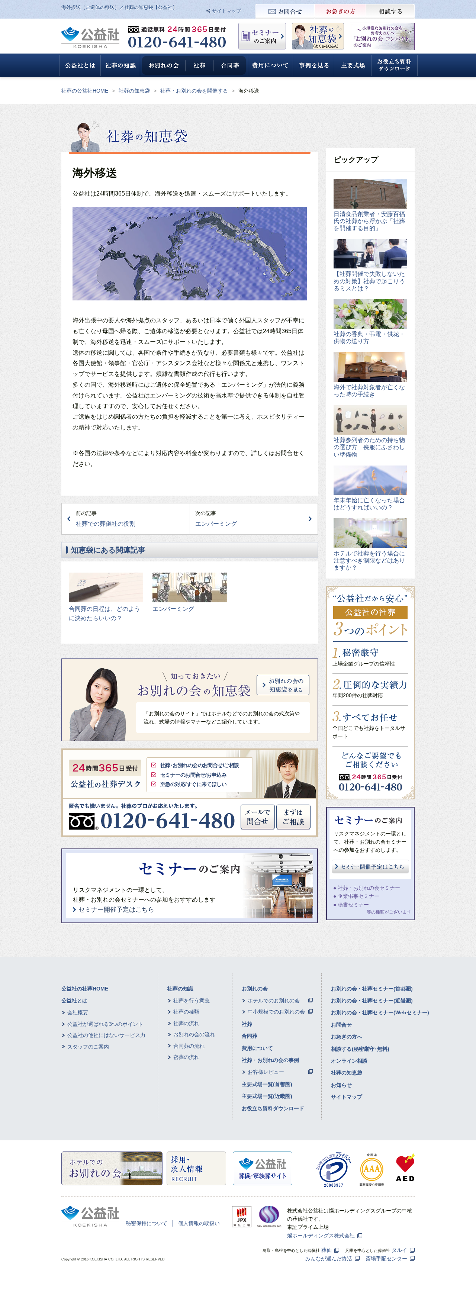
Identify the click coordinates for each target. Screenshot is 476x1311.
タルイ (399, 1250)
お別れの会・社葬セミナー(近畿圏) (372, 1001)
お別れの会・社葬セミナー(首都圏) (372, 989)
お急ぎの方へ (346, 1037)
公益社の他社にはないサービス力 (106, 1035)
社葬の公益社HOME (84, 91)
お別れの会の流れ (194, 1034)
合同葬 (249, 1036)
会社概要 (77, 1012)
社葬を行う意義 (191, 1001)
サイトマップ (226, 11)
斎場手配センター (386, 1259)
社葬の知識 (180, 989)
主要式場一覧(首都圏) (267, 1084)
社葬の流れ (186, 1023)
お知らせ (341, 1085)
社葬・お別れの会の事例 (270, 1060)
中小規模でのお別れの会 (276, 1012)
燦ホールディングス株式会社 (321, 1235)
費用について (257, 1048)
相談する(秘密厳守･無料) (360, 1049)
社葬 (247, 1024)
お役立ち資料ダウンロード (273, 1108)
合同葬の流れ (189, 1046)
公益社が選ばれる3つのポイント (105, 1024)
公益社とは (74, 1001)
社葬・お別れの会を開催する (194, 91)
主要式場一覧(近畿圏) (267, 1096)
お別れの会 (255, 989)
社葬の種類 (186, 1012)
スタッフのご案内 (88, 1047)
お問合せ (341, 1025)
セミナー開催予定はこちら (116, 909)
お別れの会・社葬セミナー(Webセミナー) (380, 1012)
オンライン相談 (349, 1061)
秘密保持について (146, 1223)
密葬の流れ (186, 1057)
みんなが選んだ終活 (328, 1259)
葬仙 (326, 1250)
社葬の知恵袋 (134, 91)
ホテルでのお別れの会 (274, 1001)
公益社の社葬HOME (84, 989)
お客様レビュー (266, 1072)
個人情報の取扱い (199, 1223)
